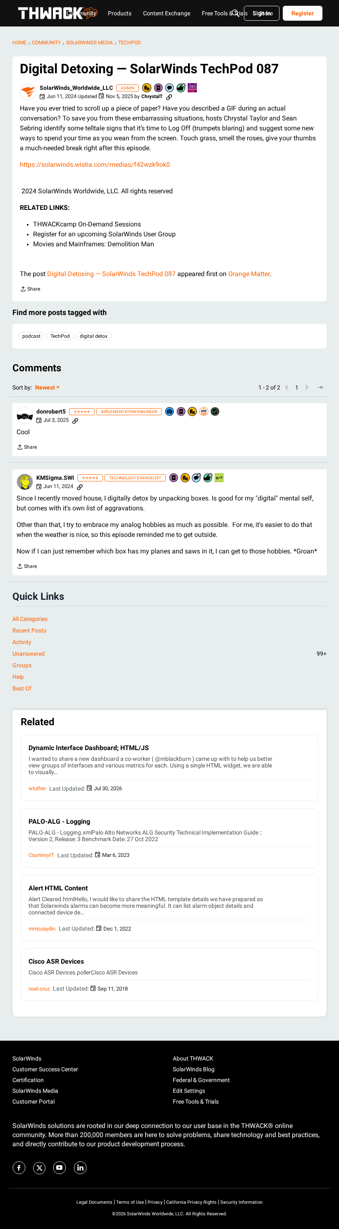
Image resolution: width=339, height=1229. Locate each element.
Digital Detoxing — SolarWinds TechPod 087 (111, 274)
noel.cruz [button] (39, 989)
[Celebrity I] (219, 478)
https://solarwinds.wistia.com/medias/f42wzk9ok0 (95, 164)
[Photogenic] (170, 412)
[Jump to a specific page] (320, 387)
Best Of (21, 688)
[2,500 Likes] (181, 88)
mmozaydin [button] (42, 929)
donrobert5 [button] (51, 411)
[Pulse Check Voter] (215, 412)
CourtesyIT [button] (41, 855)
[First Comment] (170, 88)
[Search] (235, 13)
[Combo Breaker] (147, 88)
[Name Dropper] (159, 88)
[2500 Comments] (197, 478)
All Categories (30, 619)
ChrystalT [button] (151, 96)
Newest (45, 388)
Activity (21, 642)
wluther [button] (37, 788)
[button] (28, 92)
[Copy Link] (169, 96)
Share (30, 290)
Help (18, 676)
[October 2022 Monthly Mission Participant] (193, 88)
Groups (21, 665)
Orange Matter (249, 274)
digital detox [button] (93, 336)
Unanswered (169, 653)
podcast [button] (31, 336)
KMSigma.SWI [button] (55, 477)
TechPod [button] (60, 336)
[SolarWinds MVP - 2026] (204, 412)
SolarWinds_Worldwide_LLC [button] (76, 87)
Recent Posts (29, 630)
